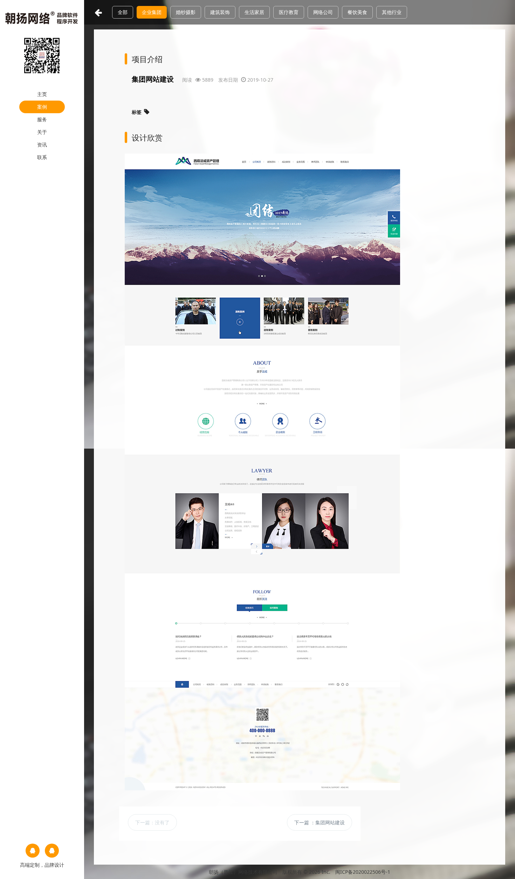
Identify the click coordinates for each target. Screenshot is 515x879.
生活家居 (254, 12)
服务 (42, 119)
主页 (42, 94)
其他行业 (391, 12)
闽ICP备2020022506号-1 (362, 871)
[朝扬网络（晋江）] (42, 17)
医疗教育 (288, 12)
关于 (42, 132)
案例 (42, 106)
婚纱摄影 (185, 12)
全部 (123, 12)
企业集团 (152, 12)
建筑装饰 (220, 12)
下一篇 (152, 822)
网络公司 (323, 12)
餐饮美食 (357, 12)
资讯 (42, 144)
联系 (42, 157)
